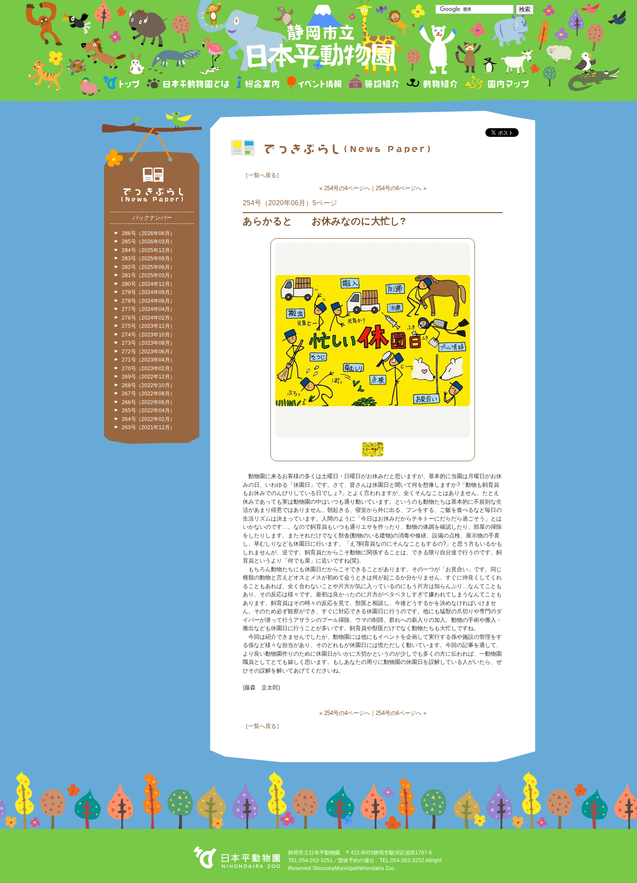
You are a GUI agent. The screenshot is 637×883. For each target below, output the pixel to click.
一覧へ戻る (262, 175)
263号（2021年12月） (148, 427)
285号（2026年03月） (148, 242)
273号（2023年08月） (148, 343)
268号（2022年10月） (148, 385)
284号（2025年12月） (148, 250)
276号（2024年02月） (148, 318)
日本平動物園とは (188, 84)
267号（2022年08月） (148, 394)
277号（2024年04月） (148, 309)
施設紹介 (374, 84)
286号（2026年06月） (148, 233)
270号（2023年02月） (148, 368)
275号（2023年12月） (148, 326)
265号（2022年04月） (148, 411)
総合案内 (258, 84)
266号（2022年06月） (148, 402)
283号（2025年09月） (148, 259)
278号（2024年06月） (148, 301)
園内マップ (496, 84)
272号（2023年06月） (148, 352)
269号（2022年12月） (148, 377)
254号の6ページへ (399, 188)
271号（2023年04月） (148, 360)
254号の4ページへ (347, 188)
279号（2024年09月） (148, 292)
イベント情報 (314, 84)
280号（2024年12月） (148, 284)
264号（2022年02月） (148, 419)
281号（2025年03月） (148, 275)
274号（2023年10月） (148, 335)
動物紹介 (432, 84)
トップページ (122, 84)
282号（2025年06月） (148, 267)
